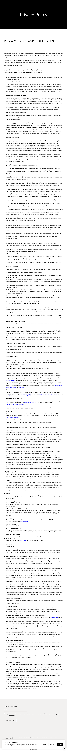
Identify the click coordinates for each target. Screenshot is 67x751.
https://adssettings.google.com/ (26, 394)
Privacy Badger (58, 385)
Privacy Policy (11, 715)
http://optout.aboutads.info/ (30, 402)
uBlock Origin (22, 387)
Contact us (8, 720)
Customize (52, 744)
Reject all (44, 744)
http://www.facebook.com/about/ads (48, 394)
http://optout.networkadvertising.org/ (14, 404)
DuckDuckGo (9, 387)
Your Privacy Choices (33, 749)
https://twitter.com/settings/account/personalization (18, 396)
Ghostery (15, 387)
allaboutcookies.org (10, 380)
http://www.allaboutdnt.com (12, 417)
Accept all (60, 744)
